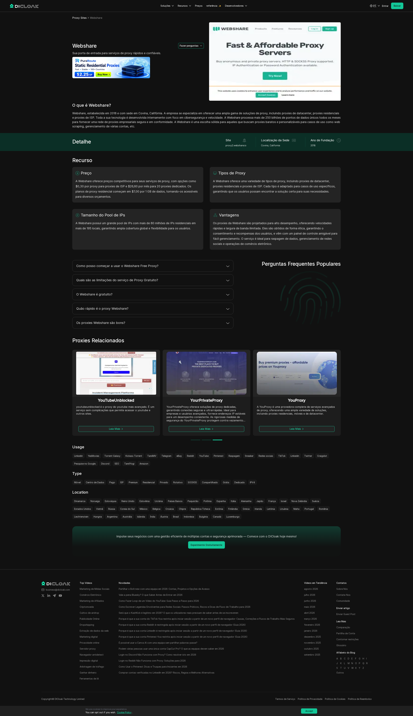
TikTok (281, 455)
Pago (112, 482)
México (143, 509)
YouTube (204, 455)
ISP (122, 482)
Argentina (112, 516)
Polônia (208, 501)
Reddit (190, 455)
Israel (283, 501)
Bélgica (156, 509)
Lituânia (284, 509)
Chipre (182, 509)
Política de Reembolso (360, 699)
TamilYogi (129, 463)
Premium (133, 482)
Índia (152, 516)
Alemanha (246, 501)
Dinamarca (79, 501)
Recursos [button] (183, 5)
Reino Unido (127, 501)
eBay (179, 455)
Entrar (385, 6)
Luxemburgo (233, 516)
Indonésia (189, 516)
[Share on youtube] (60, 595)
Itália (233, 501)
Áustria (164, 516)
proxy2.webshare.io (236, 145)
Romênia (323, 509)
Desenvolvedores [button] (234, 5)
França (272, 501)
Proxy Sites (79, 17)
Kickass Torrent (134, 455)
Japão (260, 501)
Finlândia (233, 509)
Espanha (221, 501)
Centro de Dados (95, 482)
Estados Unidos (82, 509)
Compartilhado (210, 482)
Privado (164, 482)
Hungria (98, 516)
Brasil (176, 516)
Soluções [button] (165, 5)
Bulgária (203, 516)
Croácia (170, 509)
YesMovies (93, 455)
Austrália (127, 516)
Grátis (226, 482)
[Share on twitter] (43, 595)
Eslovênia (145, 501)
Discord (105, 463)
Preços (198, 5)
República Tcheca (200, 509)
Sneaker (249, 455)
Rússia (111, 509)
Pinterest (218, 455)
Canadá (217, 516)
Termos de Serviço (285, 699)
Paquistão (193, 501)
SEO (117, 463)
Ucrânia (159, 501)
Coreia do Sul (127, 509)
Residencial (149, 482)
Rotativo (178, 482)
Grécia (246, 509)
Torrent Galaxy (112, 455)
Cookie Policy (124, 712)
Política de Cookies (335, 699)
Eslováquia (110, 501)
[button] (375, 5)
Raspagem (234, 455)
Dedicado (239, 482)
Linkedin (78, 455)
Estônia (219, 509)
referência (211, 5)
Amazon (144, 463)
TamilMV (151, 455)
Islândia (141, 516)
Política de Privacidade (310, 699)
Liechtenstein (81, 516)
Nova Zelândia (299, 501)
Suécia (315, 501)
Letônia (271, 509)
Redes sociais (266, 455)
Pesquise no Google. (85, 463)
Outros (340, 672)
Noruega (95, 501)
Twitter (308, 455)
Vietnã (99, 509)
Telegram (166, 455)
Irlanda (258, 509)
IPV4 (252, 482)
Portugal (309, 509)
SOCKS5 (192, 482)
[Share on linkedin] (48, 595)
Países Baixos (175, 501)
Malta (296, 509)
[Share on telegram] (54, 595)
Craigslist (322, 455)
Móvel (77, 482)
